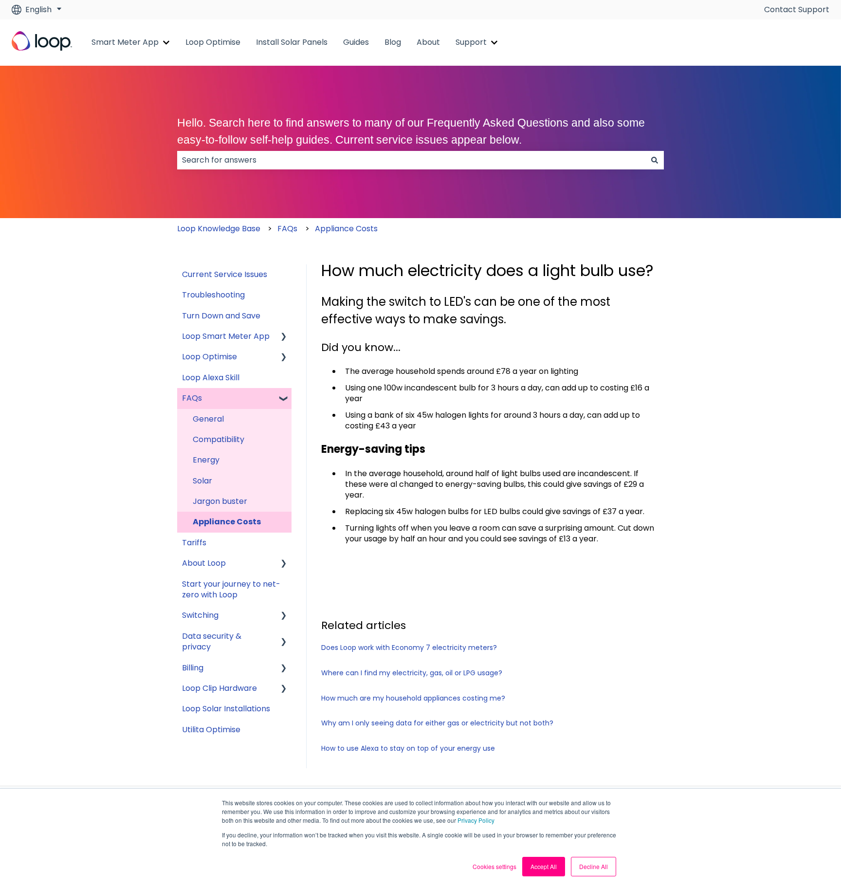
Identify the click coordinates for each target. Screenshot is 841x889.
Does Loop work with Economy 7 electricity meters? (409, 647)
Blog (392, 42)
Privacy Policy (475, 820)
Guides (356, 42)
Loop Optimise (212, 42)
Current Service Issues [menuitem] (224, 274)
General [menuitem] (208, 419)
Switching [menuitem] (200, 615)
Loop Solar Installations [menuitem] (226, 708)
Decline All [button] (593, 866)
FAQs (287, 228)
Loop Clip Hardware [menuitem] (219, 688)
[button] (284, 337)
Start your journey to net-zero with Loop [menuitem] (231, 589)
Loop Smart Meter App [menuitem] (226, 336)
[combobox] (411, 160)
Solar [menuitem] (202, 480)
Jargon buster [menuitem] (220, 501)
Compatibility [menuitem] (218, 439)
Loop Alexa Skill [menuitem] (210, 377)
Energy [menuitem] (206, 459)
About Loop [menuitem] (204, 563)
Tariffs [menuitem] (194, 542)
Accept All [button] (543, 866)
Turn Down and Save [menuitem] (221, 315)
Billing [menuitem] (192, 667)
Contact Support (796, 9)
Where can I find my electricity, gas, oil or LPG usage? (411, 673)
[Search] (654, 160)
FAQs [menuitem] (192, 398)
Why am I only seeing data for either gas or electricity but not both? (437, 723)
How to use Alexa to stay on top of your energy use (408, 748)
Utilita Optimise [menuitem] (211, 729)
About (428, 42)
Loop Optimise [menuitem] (209, 356)
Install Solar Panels (292, 42)
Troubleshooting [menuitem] (213, 294)
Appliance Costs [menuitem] (227, 521)
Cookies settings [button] (494, 866)
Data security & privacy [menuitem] (211, 641)
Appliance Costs (346, 228)
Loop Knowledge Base (218, 228)
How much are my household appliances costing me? (413, 698)
